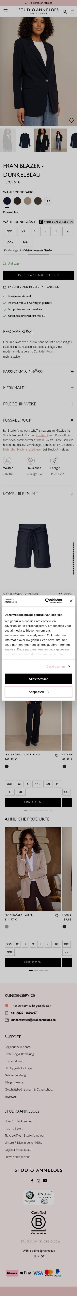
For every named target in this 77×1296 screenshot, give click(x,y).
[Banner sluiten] (71, 600)
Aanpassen (36, 691)
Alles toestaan (38, 679)
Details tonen (55, 666)
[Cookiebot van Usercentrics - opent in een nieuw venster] (46, 600)
